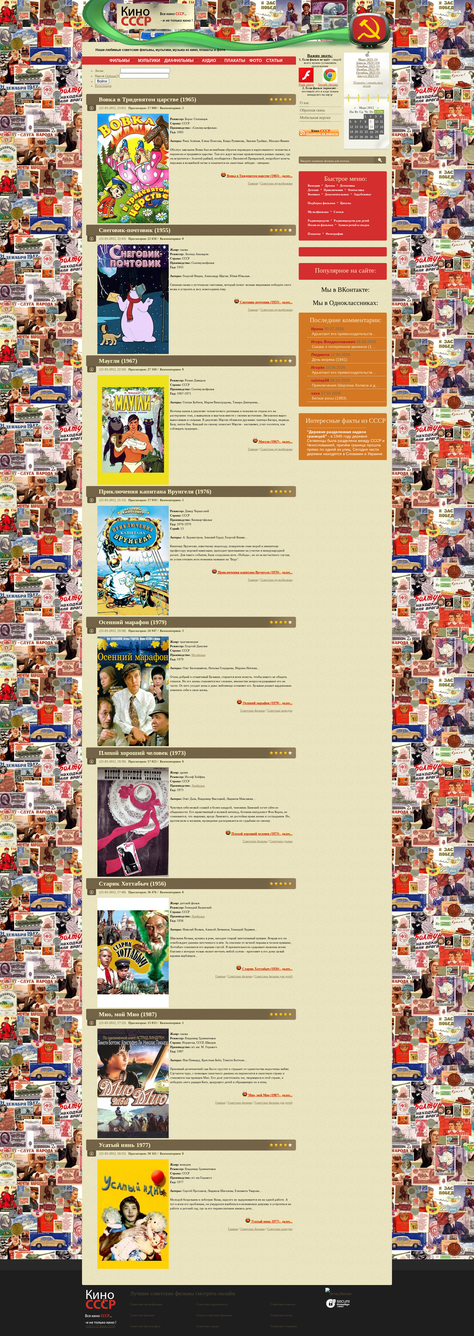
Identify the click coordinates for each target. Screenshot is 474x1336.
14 (361, 127)
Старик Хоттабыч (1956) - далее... (266, 969)
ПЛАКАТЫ (234, 60)
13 (356, 127)
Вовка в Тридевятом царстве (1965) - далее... (259, 176)
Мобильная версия (315, 118)
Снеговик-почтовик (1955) (134, 230)
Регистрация (103, 85)
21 (361, 131)
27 (356, 137)
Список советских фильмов (214, 1315)
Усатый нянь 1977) (124, 1144)
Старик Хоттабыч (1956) (132, 883)
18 (381, 127)
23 (371, 132)
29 (366, 137)
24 (376, 131)
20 (356, 131)
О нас (304, 103)
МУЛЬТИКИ (149, 60)
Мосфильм (198, 654)
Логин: (107, 70)
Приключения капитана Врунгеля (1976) (155, 491)
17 (376, 127)
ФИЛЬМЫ (119, 60)
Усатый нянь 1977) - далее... (271, 1221)
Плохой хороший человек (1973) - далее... (261, 834)
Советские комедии (279, 710)
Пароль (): (107, 76)
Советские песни (281, 1315)
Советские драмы (281, 841)
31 (376, 137)
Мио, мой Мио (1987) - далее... (269, 1095)
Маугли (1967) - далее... (275, 442)
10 (376, 121)
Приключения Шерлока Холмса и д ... (346, 385)
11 (381, 121)
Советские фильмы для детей (273, 976)
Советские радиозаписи (211, 1304)
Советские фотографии (145, 1326)
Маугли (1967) (118, 360)
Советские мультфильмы (276, 183)
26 (351, 137)
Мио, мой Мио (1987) (128, 1014)
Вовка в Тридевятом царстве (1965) (147, 99)
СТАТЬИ (274, 60)
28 (361, 137)
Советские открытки (283, 1326)
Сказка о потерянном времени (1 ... (344, 346)
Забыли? (111, 76)
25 (381, 131)
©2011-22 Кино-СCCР (100, 1326)
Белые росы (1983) (329, 398)
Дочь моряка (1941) (329, 359)
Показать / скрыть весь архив (368, 84)
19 (351, 131)
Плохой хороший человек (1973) (142, 752)
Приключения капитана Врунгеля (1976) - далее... (254, 572)
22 (366, 131)
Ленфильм (198, 785)
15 (366, 127)
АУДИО (209, 60)
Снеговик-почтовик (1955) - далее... (265, 302)
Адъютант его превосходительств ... (344, 334)
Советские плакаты (282, 1304)
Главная (253, 183)
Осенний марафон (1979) (133, 622)
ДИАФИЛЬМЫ (179, 60)
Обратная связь (312, 110)
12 (351, 127)
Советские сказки (207, 1326)
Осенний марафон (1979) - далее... (267, 703)
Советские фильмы (252, 710)
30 (371, 137)
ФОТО (255, 60)
